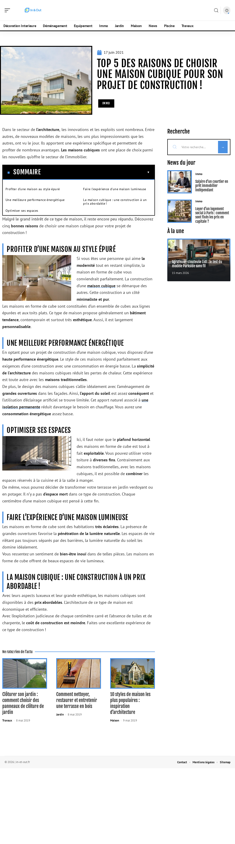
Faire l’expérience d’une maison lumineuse (114, 189)
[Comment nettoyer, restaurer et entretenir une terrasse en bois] (79, 673)
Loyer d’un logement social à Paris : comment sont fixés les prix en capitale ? (212, 215)
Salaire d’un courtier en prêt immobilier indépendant (211, 185)
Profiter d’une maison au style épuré (33, 189)
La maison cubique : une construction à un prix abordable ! (115, 202)
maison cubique (101, 285)
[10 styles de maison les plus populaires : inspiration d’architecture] (132, 673)
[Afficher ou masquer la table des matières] (95, 172)
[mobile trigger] (8, 10)
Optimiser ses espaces (22, 211)
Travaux (7, 720)
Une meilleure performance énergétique (35, 200)
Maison (114, 720)
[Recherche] (216, 10)
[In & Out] (33, 10)
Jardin (60, 714)
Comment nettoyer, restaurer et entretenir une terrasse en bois (76, 700)
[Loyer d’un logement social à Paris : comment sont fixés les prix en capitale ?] (179, 211)
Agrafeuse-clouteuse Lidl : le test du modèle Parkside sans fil (197, 263)
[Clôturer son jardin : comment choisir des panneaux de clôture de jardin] (25, 673)
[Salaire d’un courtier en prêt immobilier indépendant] (179, 182)
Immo (106, 103)
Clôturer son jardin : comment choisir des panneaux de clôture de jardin (23, 703)
